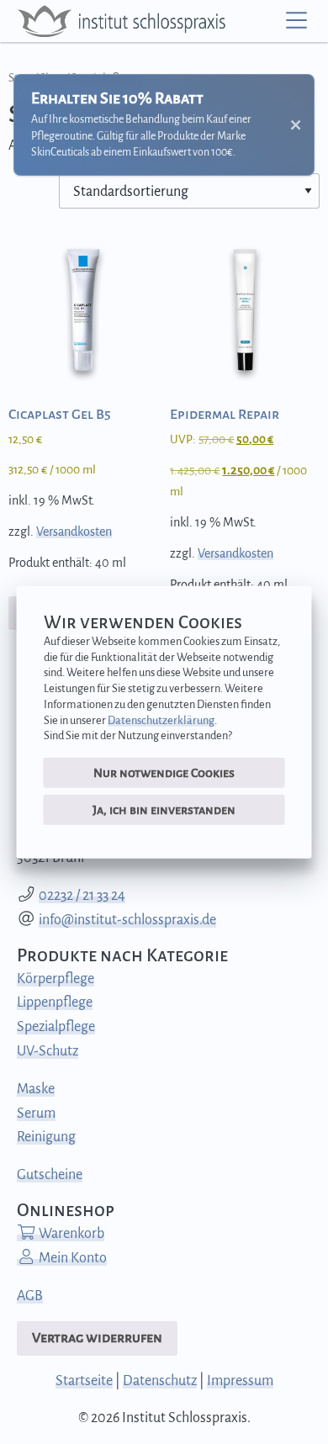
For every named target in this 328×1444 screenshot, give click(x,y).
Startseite (84, 1380)
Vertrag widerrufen (97, 1338)
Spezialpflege (56, 1026)
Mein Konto (71, 1258)
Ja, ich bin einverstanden (164, 809)
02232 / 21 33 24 (82, 895)
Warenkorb (70, 1233)
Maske (36, 1089)
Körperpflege (55, 978)
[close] (296, 125)
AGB (30, 1296)
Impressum (240, 1380)
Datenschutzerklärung (161, 719)
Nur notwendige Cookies (164, 773)
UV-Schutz (47, 1051)
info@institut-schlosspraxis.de (127, 920)
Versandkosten (74, 531)
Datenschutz (160, 1380)
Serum (36, 1113)
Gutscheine (49, 1174)
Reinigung (46, 1137)
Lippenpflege (55, 1002)
